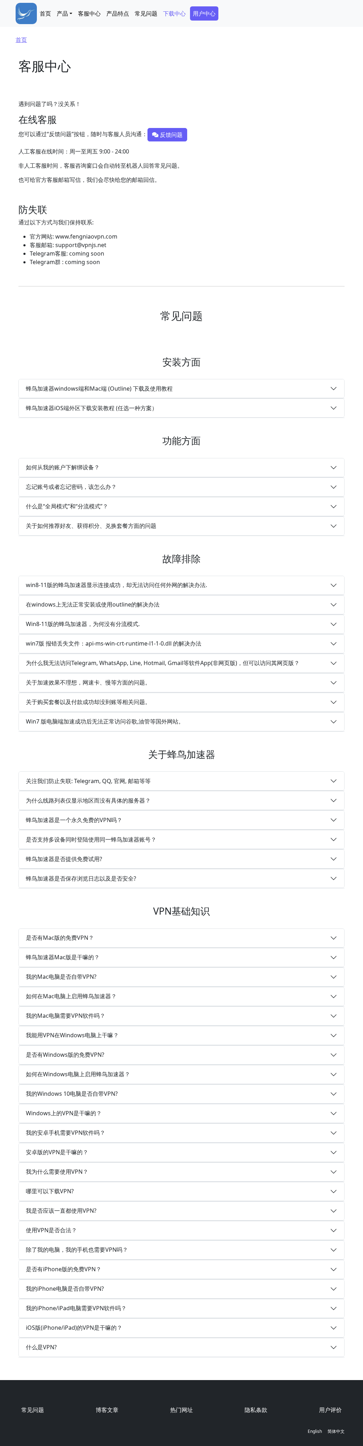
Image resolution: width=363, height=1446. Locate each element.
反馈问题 (170, 135)
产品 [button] (62, 13)
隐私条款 (256, 1410)
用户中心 (204, 13)
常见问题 (146, 13)
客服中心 (89, 13)
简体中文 (336, 1431)
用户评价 (330, 1410)
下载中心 (174, 13)
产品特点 (117, 13)
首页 (45, 13)
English (315, 1431)
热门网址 (181, 1410)
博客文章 (107, 1410)
